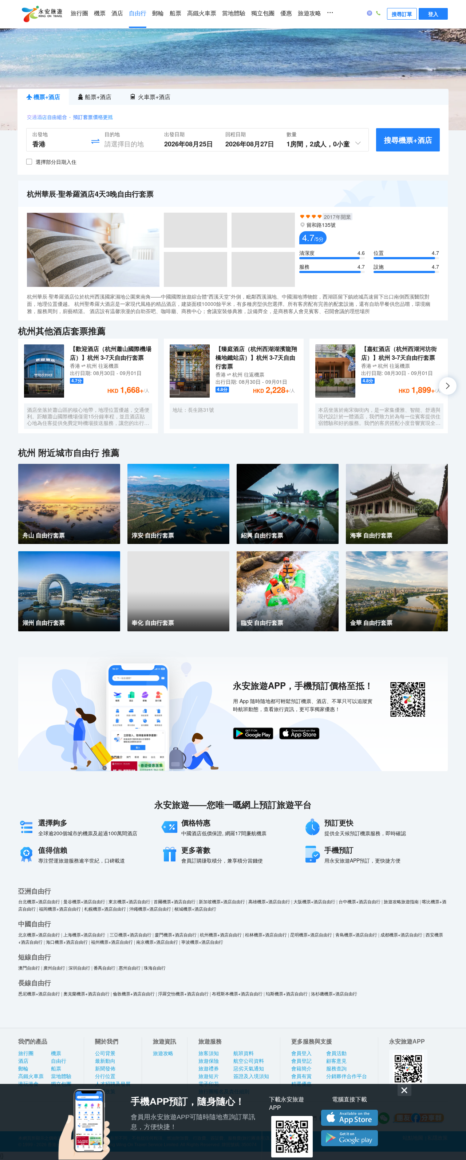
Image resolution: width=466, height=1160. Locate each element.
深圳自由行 (79, 967)
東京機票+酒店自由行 (129, 901)
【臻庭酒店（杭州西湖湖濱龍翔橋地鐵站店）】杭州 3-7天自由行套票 (256, 357)
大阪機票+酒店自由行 (314, 901)
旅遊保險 (208, 1061)
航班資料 (243, 1053)
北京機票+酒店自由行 (39, 934)
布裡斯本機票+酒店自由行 (237, 993)
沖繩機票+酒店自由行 (150, 908)
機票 (100, 13)
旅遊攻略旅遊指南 (401, 901)
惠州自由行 (130, 967)
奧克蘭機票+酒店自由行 (86, 993)
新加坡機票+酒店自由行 (222, 901)
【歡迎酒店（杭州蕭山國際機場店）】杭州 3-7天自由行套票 (110, 353)
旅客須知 (208, 1053)
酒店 (117, 13)
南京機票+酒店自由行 (157, 942)
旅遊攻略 (309, 13)
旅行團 (79, 13)
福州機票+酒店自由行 (112, 942)
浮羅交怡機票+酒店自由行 (183, 993)
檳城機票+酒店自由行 (195, 908)
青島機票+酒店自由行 (356, 934)
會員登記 (301, 1061)
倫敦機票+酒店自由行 (134, 993)
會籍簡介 (301, 1069)
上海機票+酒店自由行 (84, 934)
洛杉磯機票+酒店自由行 (334, 993)
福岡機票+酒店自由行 (60, 908)
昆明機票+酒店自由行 (311, 934)
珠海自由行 (155, 967)
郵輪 (158, 13)
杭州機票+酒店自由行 (221, 934)
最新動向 (105, 1061)
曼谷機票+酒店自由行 (84, 901)
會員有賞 (301, 1076)
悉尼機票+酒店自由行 (39, 993)
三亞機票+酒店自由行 (130, 934)
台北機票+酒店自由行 (39, 901)
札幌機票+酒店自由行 (105, 908)
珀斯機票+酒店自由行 (287, 993)
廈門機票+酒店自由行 (176, 934)
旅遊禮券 (208, 1069)
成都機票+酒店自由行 (401, 934)
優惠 (286, 13)
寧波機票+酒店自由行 (202, 942)
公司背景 (105, 1053)
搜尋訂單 (402, 13)
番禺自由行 (104, 967)
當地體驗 (233, 13)
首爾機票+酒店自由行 (175, 901)
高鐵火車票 (201, 13)
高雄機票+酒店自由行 (269, 901)
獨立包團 (263, 13)
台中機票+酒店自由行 (359, 901)
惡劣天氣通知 (248, 1069)
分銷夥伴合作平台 (346, 1076)
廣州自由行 (54, 967)
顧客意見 (336, 1061)
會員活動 (336, 1053)
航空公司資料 (248, 1061)
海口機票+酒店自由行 (67, 942)
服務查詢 (336, 1069)
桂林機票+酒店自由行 (266, 934)
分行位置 (105, 1076)
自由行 (137, 13)
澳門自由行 (29, 967)
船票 (175, 13)
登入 (433, 13)
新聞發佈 (105, 1069)
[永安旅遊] (41, 14)
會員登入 (301, 1053)
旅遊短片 (208, 1076)
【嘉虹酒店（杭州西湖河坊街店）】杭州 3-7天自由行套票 (399, 353)
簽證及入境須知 (251, 1076)
